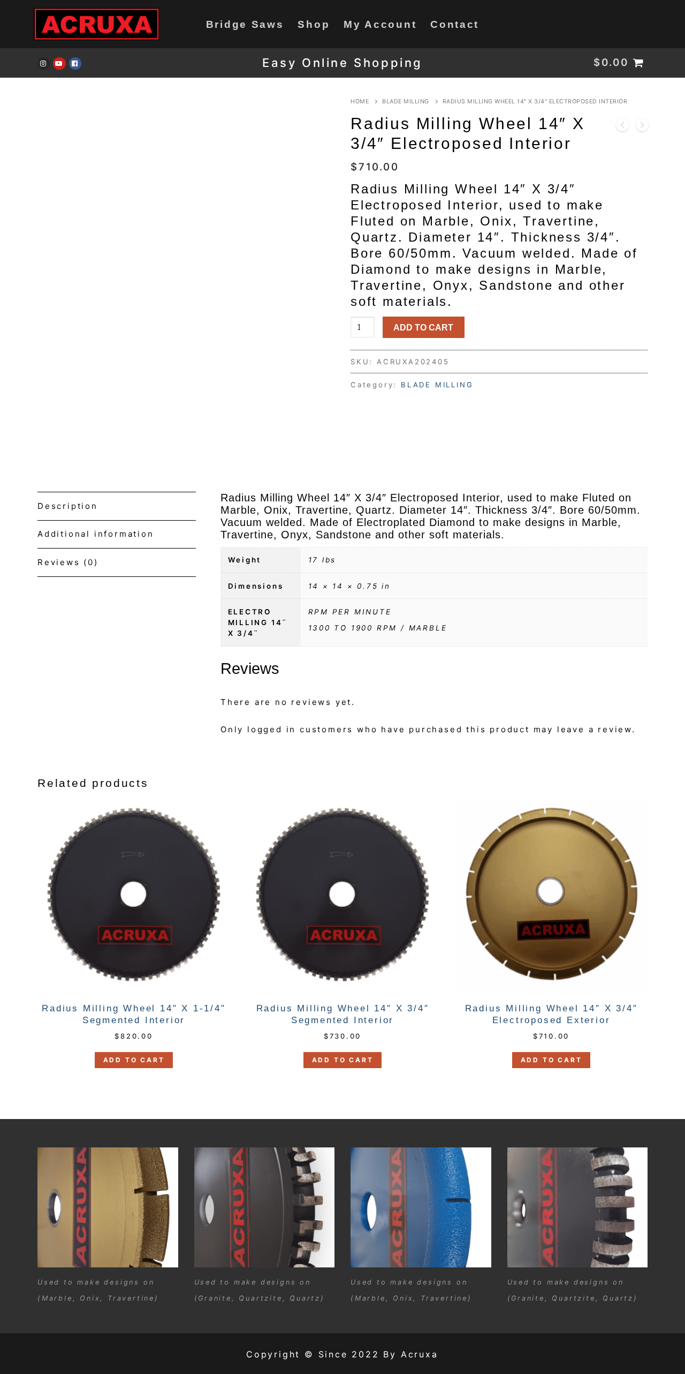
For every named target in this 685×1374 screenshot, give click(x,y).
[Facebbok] (75, 63)
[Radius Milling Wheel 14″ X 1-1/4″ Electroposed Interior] (642, 127)
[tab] (116, 506)
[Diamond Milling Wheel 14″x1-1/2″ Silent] (622, 127)
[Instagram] (43, 63)
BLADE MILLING (405, 101)
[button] (134, 1060)
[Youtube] (59, 63)
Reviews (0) (67, 562)
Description (67, 506)
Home (360, 101)
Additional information (95, 534)
